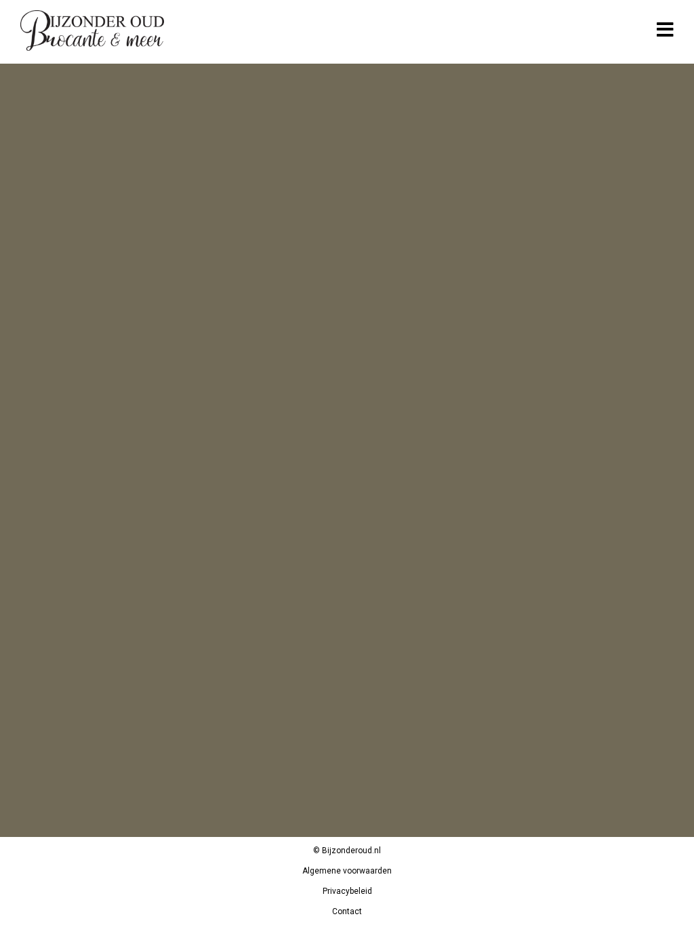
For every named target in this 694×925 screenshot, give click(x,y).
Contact (347, 911)
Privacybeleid (347, 891)
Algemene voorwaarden (347, 871)
